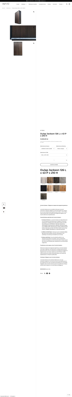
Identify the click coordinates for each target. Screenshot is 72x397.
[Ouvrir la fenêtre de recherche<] (66, 4)
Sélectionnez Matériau (61, 146)
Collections (8, 8)
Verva (43, 130)
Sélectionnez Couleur (44, 146)
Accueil (3, 8)
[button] (66, 160)
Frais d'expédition (48, 141)
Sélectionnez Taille (44, 152)
